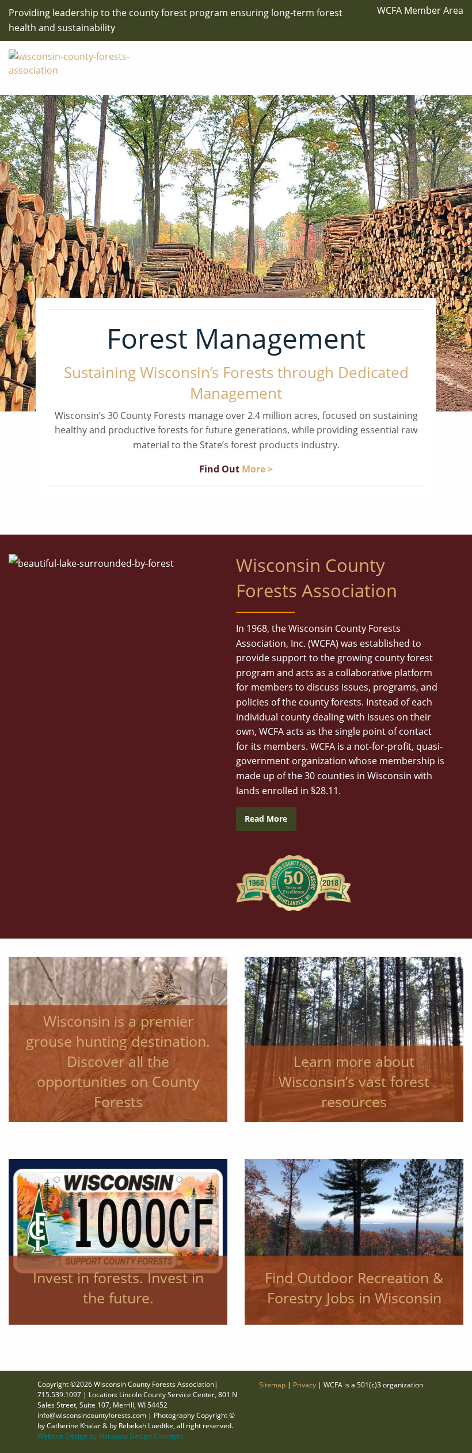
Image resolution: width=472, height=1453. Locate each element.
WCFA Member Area (420, 10)
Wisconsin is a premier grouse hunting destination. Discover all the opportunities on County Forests (118, 1061)
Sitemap (272, 1385)
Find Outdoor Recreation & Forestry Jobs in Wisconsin (354, 1287)
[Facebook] (446, 56)
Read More (266, 818)
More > (257, 469)
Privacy (304, 1385)
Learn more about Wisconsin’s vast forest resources (354, 1081)
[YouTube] (446, 69)
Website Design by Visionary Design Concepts (110, 1436)
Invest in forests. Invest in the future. (118, 1287)
